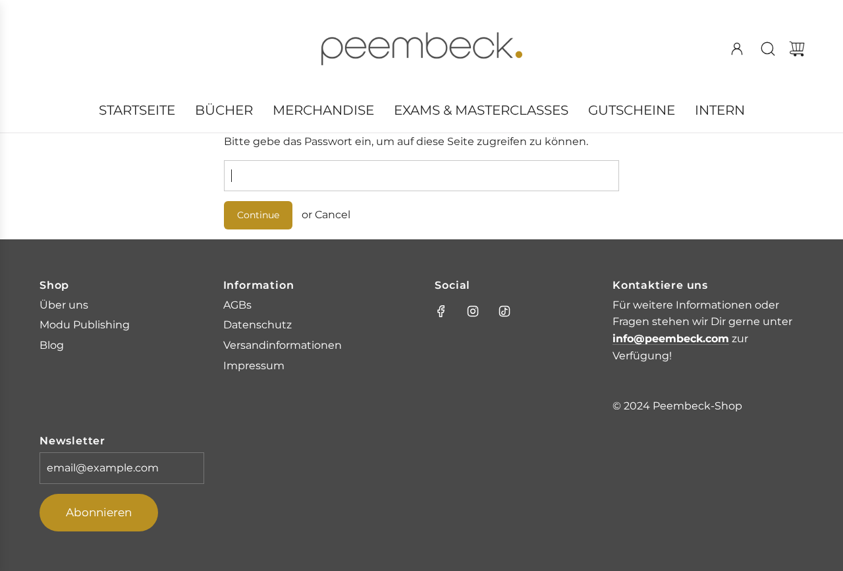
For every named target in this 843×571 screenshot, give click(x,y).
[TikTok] (504, 311)
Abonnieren (99, 512)
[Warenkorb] (796, 48)
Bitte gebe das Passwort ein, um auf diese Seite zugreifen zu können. (406, 141)
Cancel (332, 214)
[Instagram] (472, 311)
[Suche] (767, 48)
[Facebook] (441, 311)
